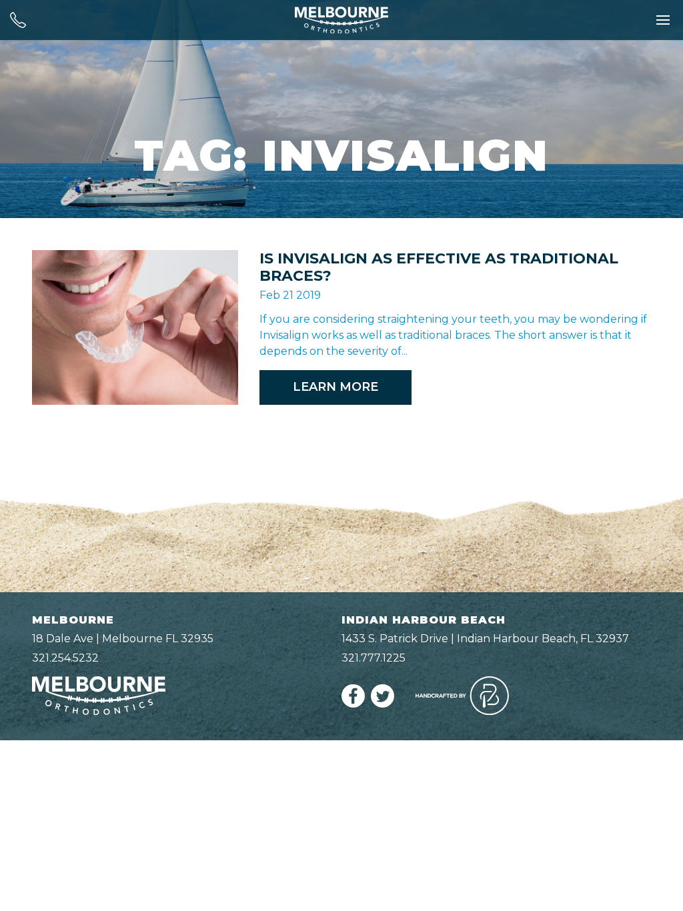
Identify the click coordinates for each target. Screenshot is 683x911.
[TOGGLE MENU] (663, 20)
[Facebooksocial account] (353, 704)
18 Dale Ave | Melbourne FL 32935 (122, 638)
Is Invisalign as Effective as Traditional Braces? (438, 267)
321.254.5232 (65, 658)
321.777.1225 (374, 658)
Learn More (335, 386)
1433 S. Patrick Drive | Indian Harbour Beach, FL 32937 (485, 638)
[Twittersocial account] (382, 704)
